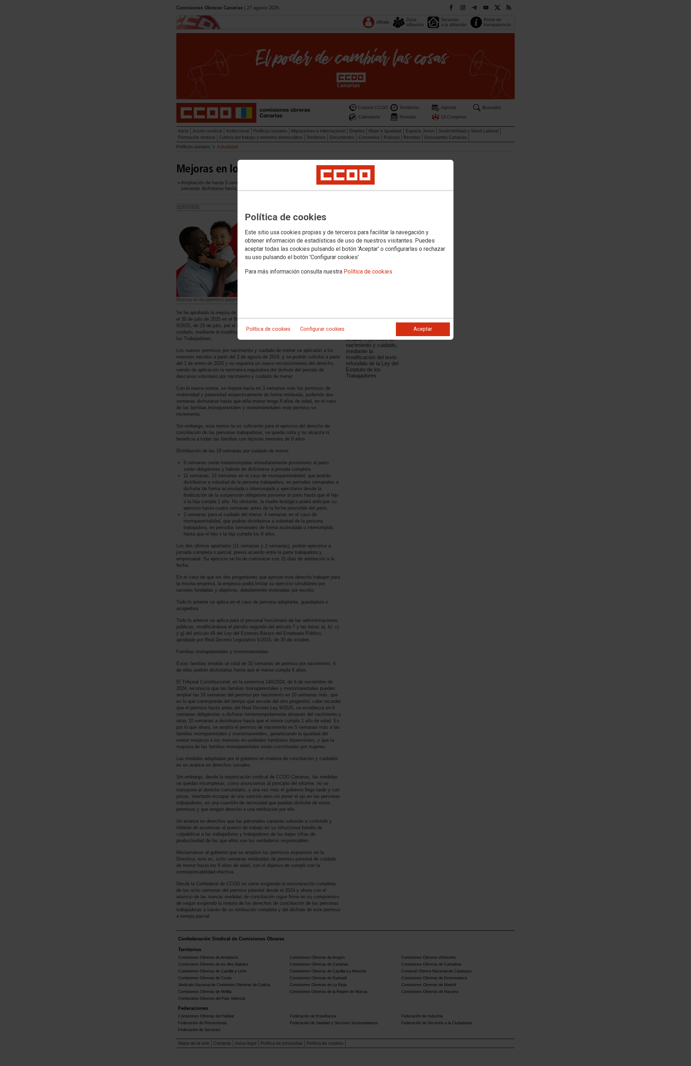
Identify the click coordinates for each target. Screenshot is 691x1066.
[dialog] (345, 250)
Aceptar (423, 329)
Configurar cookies (322, 329)
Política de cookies (368, 271)
